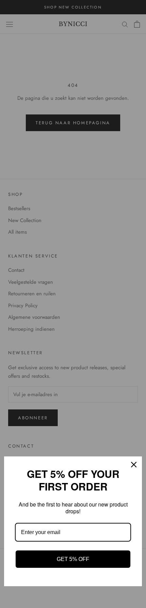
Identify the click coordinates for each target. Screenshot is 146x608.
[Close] (134, 464)
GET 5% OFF (73, 559)
